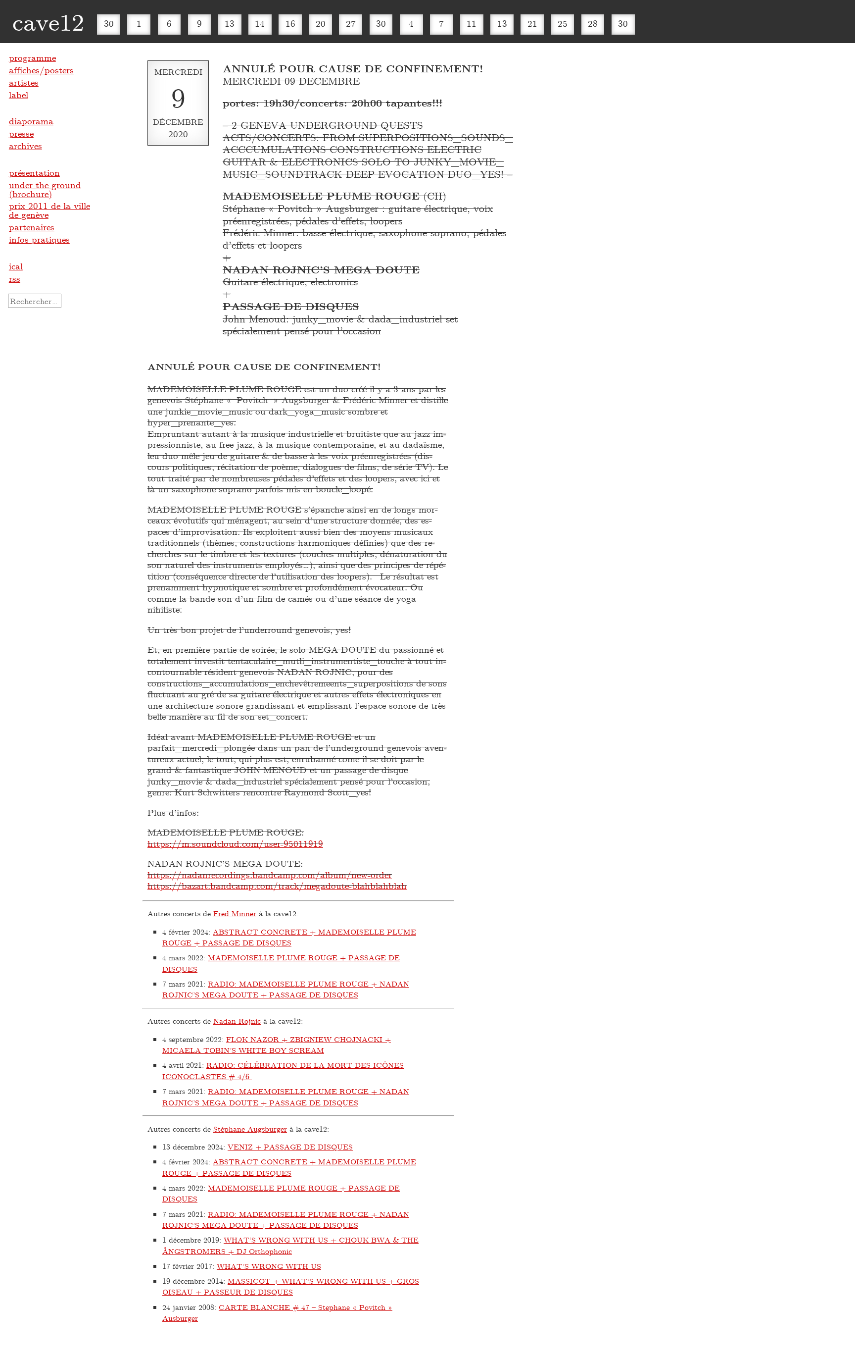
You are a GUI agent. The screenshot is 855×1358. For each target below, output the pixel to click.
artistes (24, 82)
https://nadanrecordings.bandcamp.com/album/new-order (269, 874)
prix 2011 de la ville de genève (49, 210)
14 (260, 23)
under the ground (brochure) (45, 189)
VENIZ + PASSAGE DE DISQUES (290, 1146)
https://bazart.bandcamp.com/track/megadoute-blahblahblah (277, 885)
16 (290, 23)
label (18, 94)
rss (14, 278)
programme (32, 57)
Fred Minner (234, 913)
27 (351, 23)
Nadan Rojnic (237, 1020)
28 (593, 23)
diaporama (31, 120)
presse (21, 133)
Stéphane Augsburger (250, 1128)
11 (471, 23)
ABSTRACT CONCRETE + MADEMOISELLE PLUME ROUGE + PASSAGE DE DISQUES (289, 937)
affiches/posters (41, 69)
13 (230, 23)
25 (563, 23)
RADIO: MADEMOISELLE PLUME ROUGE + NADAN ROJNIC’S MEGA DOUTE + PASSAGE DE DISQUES (285, 989)
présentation (34, 172)
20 (321, 23)
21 (532, 23)
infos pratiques (39, 239)
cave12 (48, 21)
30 (109, 23)
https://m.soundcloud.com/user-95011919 (235, 843)
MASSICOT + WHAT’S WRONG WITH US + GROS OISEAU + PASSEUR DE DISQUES (290, 1286)
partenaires (31, 226)
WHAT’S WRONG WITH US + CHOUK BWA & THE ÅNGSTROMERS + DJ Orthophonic (290, 1245)
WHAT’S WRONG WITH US (269, 1265)
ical (16, 266)
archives (25, 145)
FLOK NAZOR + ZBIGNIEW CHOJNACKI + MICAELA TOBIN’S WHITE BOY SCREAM (276, 1045)
